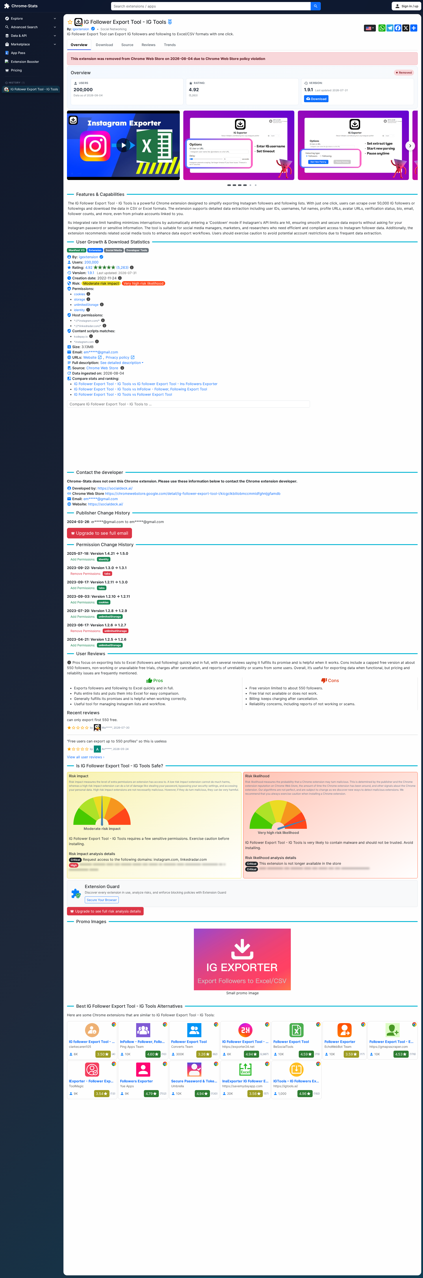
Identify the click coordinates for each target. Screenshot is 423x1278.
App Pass (18, 53)
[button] (406, 6)
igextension (80, 29)
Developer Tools (136, 250)
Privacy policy (118, 357)
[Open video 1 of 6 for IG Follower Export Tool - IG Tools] (123, 145)
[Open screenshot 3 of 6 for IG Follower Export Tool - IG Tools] (353, 145)
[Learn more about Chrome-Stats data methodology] (122, 368)
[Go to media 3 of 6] (239, 185)
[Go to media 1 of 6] (229, 185)
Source (127, 45)
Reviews (149, 45)
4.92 (107, 267)
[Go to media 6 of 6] (255, 185)
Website (90, 357)
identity (79, 310)
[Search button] (316, 6)
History (17, 82)
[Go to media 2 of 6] (234, 185)
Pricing (16, 70)
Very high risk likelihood (143, 283)
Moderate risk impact (101, 283)
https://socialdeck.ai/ (115, 488)
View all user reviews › (85, 757)
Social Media (114, 250)
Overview (79, 45)
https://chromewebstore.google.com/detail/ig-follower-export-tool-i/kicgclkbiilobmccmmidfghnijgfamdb (192, 493)
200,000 (91, 262)
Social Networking (113, 29)
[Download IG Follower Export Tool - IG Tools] (357, 91)
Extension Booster (25, 61)
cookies (79, 294)
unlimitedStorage (86, 304)
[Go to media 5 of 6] (250, 185)
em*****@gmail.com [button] (101, 352)
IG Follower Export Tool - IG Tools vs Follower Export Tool (123, 394)
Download (104, 45)
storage (79, 299)
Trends (170, 45)
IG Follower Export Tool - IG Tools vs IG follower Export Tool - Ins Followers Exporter (145, 384)
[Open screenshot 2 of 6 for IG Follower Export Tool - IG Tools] (238, 145)
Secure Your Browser (102, 900)
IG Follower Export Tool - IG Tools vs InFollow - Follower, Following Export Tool (140, 389)
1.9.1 (90, 273)
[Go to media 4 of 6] (245, 185)
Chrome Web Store (102, 368)
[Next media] (410, 146)
